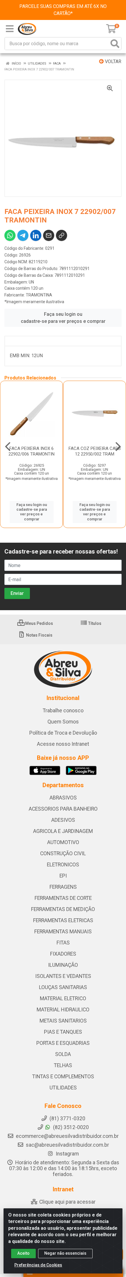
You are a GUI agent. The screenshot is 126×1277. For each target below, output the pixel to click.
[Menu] (9, 28)
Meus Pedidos (38, 623)
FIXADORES (63, 954)
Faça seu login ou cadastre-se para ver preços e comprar (63, 317)
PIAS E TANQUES (63, 1032)
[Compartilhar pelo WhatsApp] (10, 235)
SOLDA (63, 1054)
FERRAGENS (63, 887)
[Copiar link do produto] (61, 235)
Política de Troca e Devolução (63, 733)
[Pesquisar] (115, 44)
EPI (63, 876)
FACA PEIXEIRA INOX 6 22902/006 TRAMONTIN (31, 451)
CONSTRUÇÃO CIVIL (63, 853)
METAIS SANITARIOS (63, 1021)
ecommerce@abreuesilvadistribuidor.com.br (67, 1136)
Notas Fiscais (38, 635)
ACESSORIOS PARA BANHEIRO (63, 809)
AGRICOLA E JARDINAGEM (63, 831)
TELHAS (63, 1065)
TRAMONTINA (39, 295)
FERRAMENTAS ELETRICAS (63, 920)
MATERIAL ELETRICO (63, 998)
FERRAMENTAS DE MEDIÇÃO (63, 909)
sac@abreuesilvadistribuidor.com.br (67, 1145)
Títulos (94, 623)
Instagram (67, 1154)
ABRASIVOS (63, 798)
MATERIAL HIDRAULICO (63, 1010)
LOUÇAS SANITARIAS (63, 987)
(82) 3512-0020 (70, 1127)
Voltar (112, 61)
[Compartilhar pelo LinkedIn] (35, 235)
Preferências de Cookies (38, 1265)
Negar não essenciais (65, 1253)
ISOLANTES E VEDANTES (63, 976)
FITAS (63, 943)
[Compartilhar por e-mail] (48, 235)
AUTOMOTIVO (63, 842)
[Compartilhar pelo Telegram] (22, 235)
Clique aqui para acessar (67, 1202)
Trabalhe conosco (63, 710)
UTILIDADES (63, 1088)
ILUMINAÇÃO (63, 965)
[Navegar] (7, 447)
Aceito (23, 1253)
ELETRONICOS (63, 865)
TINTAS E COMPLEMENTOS (63, 1076)
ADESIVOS (63, 820)
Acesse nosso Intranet (63, 744)
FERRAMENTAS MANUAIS (63, 931)
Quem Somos (63, 722)
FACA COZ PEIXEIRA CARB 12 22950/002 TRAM (95, 451)
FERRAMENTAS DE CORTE (63, 898)
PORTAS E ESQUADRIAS (63, 1043)
